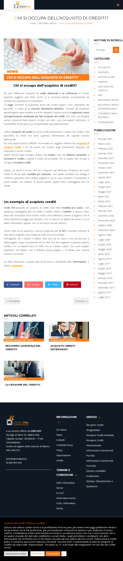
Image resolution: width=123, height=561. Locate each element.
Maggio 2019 (105, 273)
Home (33, 23)
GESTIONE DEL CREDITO (106, 88)
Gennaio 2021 (105, 210)
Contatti (60, 439)
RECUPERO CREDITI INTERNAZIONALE (108, 106)
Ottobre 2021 (105, 167)
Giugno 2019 (104, 268)
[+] (24, 331)
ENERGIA (102, 81)
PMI (100, 95)
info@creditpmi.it (18, 458)
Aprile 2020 (104, 254)
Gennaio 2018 (105, 278)
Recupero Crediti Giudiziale (100, 435)
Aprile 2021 (104, 196)
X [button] (64, 553)
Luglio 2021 (104, 182)
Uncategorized (105, 122)
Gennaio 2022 (105, 153)
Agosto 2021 (104, 177)
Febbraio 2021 (105, 206)
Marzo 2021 (104, 201)
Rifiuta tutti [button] (37, 553)
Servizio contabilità (96, 470)
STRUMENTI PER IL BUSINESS (108, 115)
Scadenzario (92, 476)
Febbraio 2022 (105, 148)
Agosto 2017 (104, 292)
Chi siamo (61, 429)
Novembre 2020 (106, 220)
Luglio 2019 (104, 263)
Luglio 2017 (104, 297)
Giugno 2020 (104, 244)
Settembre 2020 (106, 230)
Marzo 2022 (104, 143)
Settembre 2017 (106, 287)
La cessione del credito (22, 384)
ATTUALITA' (104, 67)
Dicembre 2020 (106, 215)
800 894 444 (15, 462)
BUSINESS (103, 72)
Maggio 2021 (105, 191)
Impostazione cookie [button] (16, 553)
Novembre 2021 (106, 162)
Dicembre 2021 (106, 158)
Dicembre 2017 (106, 282)
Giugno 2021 (104, 186)
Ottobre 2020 (105, 225)
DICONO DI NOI (106, 76)
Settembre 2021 (106, 172)
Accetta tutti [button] (53, 553)
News (59, 434)
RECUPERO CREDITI (47, 23)
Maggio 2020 (105, 249)
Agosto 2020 (104, 234)
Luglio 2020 (104, 239)
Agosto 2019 (104, 258)
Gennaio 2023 (105, 138)
